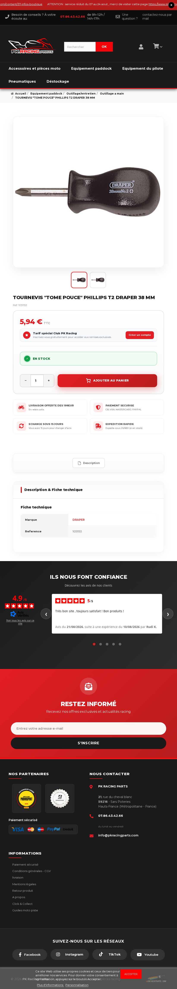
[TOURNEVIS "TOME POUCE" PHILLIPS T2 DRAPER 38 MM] (88, 192)
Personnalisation (76, 985)
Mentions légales (24, 884)
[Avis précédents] (46, 613)
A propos (18, 897)
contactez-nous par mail (157, 17)
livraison (17, 877)
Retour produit (22, 890)
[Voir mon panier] (157, 47)
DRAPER (79, 519)
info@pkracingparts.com (118, 835)
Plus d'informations (50, 985)
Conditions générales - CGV (31, 871)
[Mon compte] (141, 41)
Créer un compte (140, 334)
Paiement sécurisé (25, 864)
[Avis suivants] (168, 613)
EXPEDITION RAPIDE (120, 424)
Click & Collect (22, 903)
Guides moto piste (25, 910)
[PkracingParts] (32, 45)
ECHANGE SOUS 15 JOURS (46, 424)
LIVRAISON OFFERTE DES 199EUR (51, 405)
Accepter (130, 974)
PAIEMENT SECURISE (120, 405)
